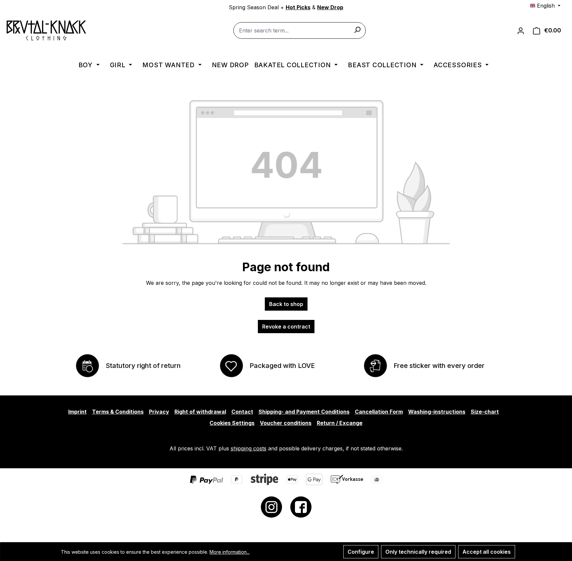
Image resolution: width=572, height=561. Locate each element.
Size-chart (485, 411)
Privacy (159, 411)
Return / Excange (339, 423)
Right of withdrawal (200, 411)
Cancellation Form (379, 411)
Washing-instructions (436, 411)
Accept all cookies (486, 551)
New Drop (330, 7)
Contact (242, 411)
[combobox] (299, 30)
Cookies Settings (232, 423)
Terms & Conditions (118, 411)
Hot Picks (298, 7)
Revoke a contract (286, 326)
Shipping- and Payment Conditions (304, 411)
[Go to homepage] (46, 30)
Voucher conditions (285, 423)
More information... (230, 552)
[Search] (357, 29)
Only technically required (418, 551)
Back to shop (286, 304)
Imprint (77, 411)
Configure (361, 551)
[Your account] (521, 30)
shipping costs (248, 448)
